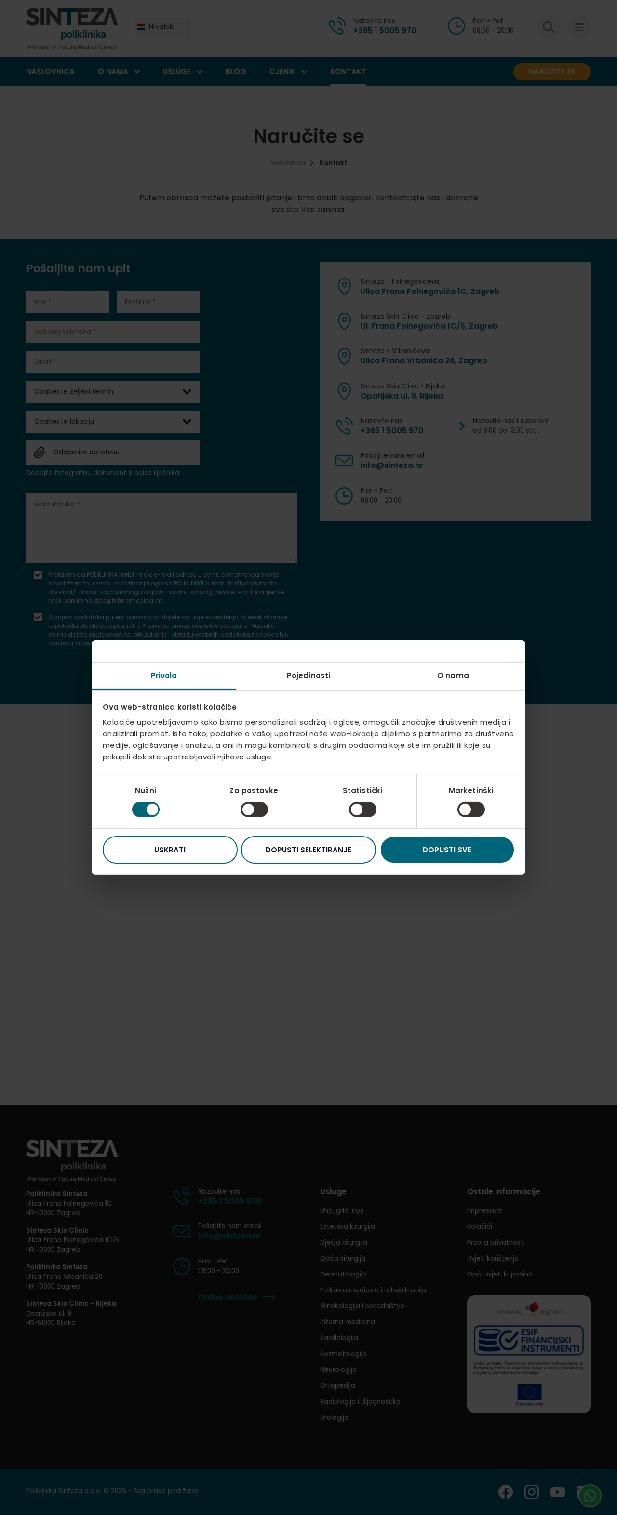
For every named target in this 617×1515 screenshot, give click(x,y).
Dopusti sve (447, 850)
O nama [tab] (453, 675)
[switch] (254, 809)
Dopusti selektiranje (308, 850)
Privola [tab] (164, 675)
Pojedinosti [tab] (308, 675)
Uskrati (170, 850)
